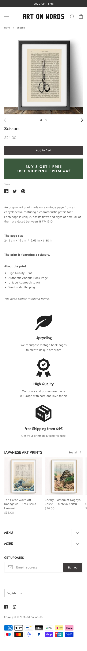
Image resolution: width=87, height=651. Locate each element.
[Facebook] (6, 607)
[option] (43, 75)
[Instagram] (14, 607)
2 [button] (46, 120)
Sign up (72, 567)
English (11, 593)
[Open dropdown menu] (77, 532)
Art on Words (34, 616)
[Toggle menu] (6, 16)
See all (73, 452)
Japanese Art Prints (23, 452)
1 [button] (41, 120)
